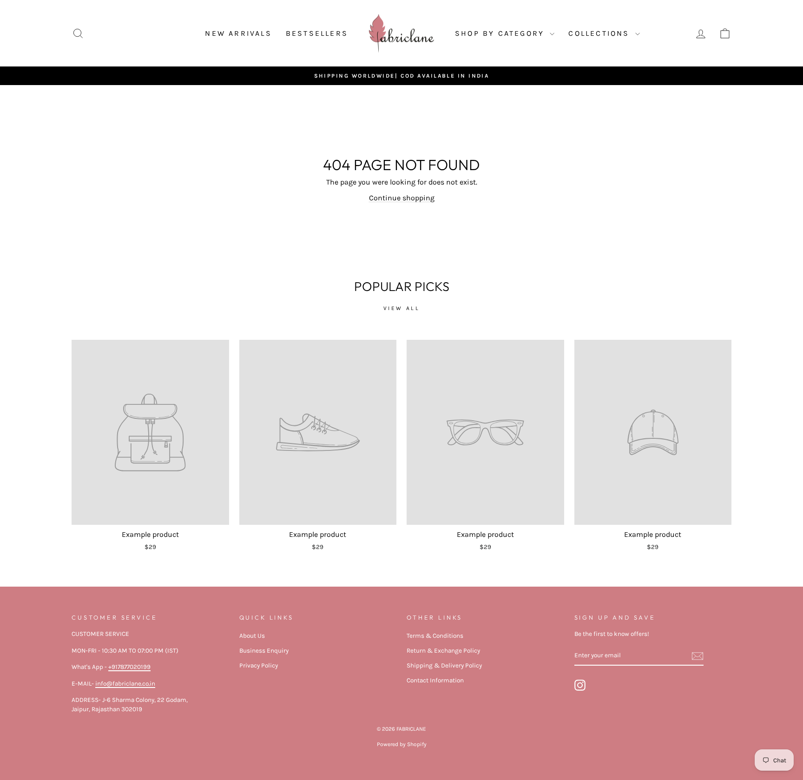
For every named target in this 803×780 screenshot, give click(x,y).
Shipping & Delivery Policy (444, 665)
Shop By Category (501, 33)
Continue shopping (401, 197)
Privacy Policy (258, 665)
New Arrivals (238, 33)
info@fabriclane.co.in (125, 683)
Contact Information (435, 680)
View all (401, 308)
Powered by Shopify (402, 744)
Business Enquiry (264, 650)
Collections (600, 33)
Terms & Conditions (435, 635)
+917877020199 (129, 666)
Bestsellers (317, 33)
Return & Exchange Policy (443, 650)
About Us (252, 635)
